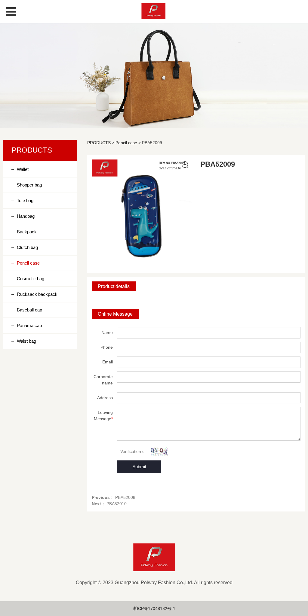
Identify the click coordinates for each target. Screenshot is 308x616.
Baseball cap (29, 309)
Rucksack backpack (37, 294)
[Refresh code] (159, 452)
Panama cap (29, 325)
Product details (114, 286)
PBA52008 (125, 497)
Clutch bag (27, 247)
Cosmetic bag (30, 278)
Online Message (115, 314)
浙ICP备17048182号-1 (154, 608)
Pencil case (28, 263)
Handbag (26, 216)
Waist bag (26, 341)
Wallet (23, 169)
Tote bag (25, 200)
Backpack (27, 231)
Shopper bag (29, 184)
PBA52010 (116, 503)
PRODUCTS (99, 142)
